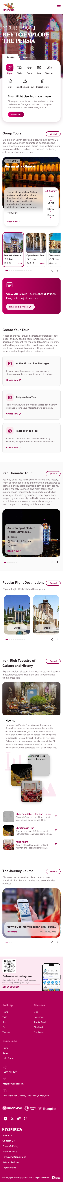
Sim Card (38, 1027)
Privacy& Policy (10, 1146)
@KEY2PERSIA (11, 986)
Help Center (8, 1058)
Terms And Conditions (14, 1157)
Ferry (4, 1027)
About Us (7, 1135)
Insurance (39, 1017)
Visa (36, 1012)
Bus (4, 1022)
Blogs (5, 1053)
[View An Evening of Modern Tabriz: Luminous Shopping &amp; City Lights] (31, 533)
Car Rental (39, 1032)
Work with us (9, 1151)
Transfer (6, 1032)
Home (5, 1048)
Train (4, 1017)
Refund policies (10, 1162)
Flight (5, 1012)
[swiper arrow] (52, 562)
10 (27, 271)
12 (31, 271)
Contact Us (8, 1140)
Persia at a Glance (20, 166)
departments (9, 1167)
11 (29, 271)
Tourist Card (40, 1022)
